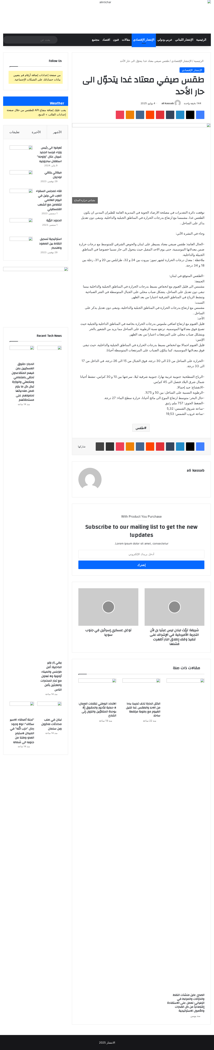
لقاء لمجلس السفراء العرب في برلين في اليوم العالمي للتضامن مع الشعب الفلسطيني (49, 200)
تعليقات (14, 132)
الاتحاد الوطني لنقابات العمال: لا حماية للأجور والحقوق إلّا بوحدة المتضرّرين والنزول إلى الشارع (97, 709)
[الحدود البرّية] (21, 226)
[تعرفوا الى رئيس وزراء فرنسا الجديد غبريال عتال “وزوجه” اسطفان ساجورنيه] (21, 153)
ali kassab (168, 103)
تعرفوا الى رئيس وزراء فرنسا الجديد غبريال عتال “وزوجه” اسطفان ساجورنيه (49, 154)
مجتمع (95, 39)
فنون (116, 39)
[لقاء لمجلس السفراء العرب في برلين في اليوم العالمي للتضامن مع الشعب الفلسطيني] (21, 196)
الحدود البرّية (54, 220)
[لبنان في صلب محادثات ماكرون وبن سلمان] (49, 708)
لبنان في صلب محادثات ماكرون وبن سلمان (51, 724)
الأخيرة (36, 132)
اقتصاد (106, 39)
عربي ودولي (164, 39)
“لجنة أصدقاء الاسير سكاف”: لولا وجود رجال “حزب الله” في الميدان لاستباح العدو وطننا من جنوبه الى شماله (22, 731)
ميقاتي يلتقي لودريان (53, 175)
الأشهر (57, 132)
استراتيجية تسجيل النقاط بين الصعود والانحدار (50, 243)
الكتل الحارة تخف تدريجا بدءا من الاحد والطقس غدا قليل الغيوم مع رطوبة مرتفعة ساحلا (143, 709)
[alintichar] (107, 17)
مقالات (126, 39)
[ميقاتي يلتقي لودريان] (21, 178)
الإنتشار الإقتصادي (143, 39)
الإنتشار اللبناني (184, 39)
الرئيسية (201, 39)
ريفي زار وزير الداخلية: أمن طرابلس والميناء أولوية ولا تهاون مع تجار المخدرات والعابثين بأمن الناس (51, 676)
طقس (140, 428)
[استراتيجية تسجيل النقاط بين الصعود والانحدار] (21, 244)
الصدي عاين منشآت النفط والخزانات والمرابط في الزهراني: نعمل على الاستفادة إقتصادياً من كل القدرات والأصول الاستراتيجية (185, 1003)
